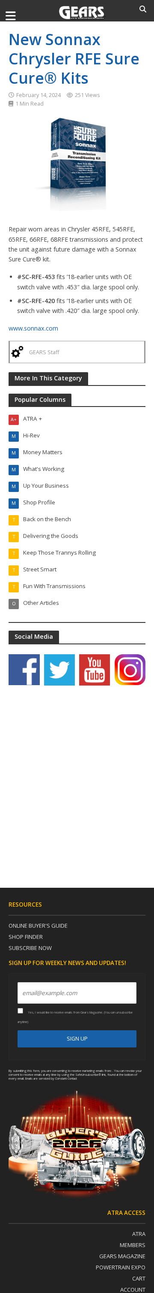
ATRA (138, 1234)
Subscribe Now (30, 948)
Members (132, 1245)
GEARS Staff (44, 352)
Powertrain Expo (120, 1267)
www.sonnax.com (33, 328)
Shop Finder (26, 937)
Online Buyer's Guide (38, 925)
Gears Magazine (122, 1256)
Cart (138, 1278)
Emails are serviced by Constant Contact (51, 1078)
